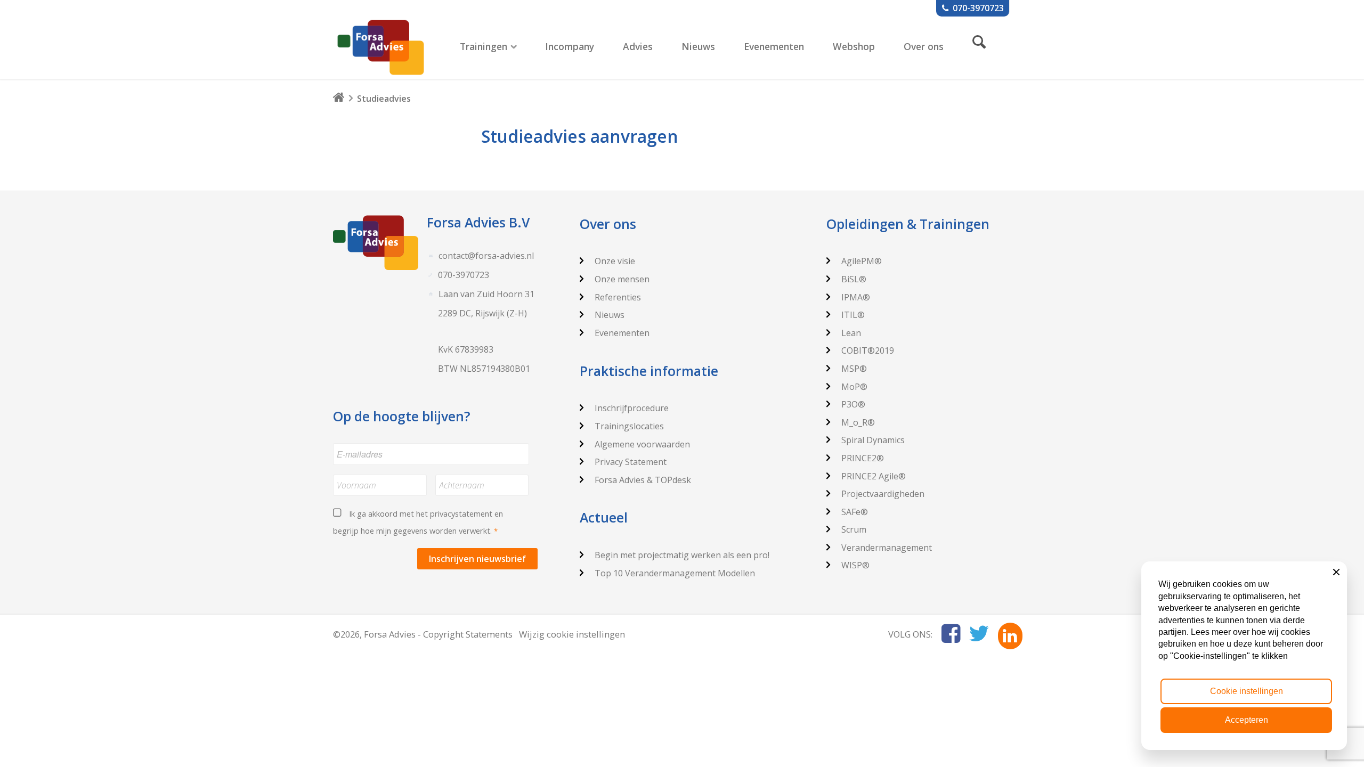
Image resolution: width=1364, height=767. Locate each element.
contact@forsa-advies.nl (486, 256)
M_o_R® (858, 422)
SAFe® (854, 512)
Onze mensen (622, 279)
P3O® (853, 404)
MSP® (854, 368)
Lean (851, 333)
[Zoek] (979, 42)
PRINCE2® (862, 458)
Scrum (853, 529)
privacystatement (461, 513)
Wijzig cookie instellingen (572, 634)
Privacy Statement (631, 462)
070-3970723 (463, 275)
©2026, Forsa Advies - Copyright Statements (423, 634)
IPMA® (855, 297)
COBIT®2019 (867, 350)
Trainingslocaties (629, 426)
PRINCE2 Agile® (873, 476)
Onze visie (615, 261)
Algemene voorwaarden (642, 444)
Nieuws (609, 315)
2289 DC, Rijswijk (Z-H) (482, 313)
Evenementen (622, 333)
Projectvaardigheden (882, 494)
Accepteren (1246, 719)
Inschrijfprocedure (632, 408)
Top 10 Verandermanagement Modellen (675, 573)
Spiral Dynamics (873, 440)
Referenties (618, 297)
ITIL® (853, 315)
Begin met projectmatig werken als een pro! (682, 555)
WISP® (855, 565)
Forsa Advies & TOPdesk (643, 480)
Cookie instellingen (1246, 691)
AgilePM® (861, 261)
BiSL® (853, 279)
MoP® (854, 387)
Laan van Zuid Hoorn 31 (486, 294)
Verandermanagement (886, 547)
